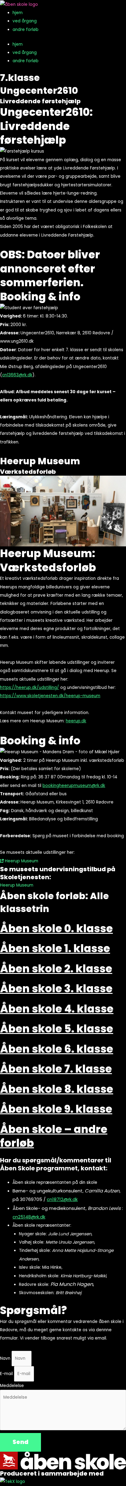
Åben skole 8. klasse (56, 1088)
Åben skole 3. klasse (56, 988)
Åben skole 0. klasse (56, 928)
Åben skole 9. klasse (56, 1108)
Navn (6, 1358)
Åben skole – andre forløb (53, 1136)
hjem (18, 13)
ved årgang (25, 21)
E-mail (7, 1374)
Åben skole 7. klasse (56, 1068)
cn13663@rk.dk (17, 375)
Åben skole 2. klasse (56, 968)
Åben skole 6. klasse (56, 1048)
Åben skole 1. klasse (55, 948)
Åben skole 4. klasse (56, 1008)
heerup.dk (76, 721)
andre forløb (26, 29)
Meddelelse (12, 1386)
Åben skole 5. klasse (56, 1028)
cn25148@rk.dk (29, 1217)
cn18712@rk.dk (62, 1199)
